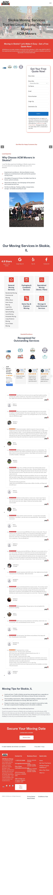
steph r (47, 370)
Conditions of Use (40, 123)
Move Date (31, 76)
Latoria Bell (35, 370)
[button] (3, 210)
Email (29, 91)
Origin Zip (31, 101)
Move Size (31, 81)
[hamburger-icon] (50, 3)
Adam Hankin (22, 370)
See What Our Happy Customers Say (26, 144)
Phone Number (32, 96)
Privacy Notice (32, 125)
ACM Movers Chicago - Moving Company (9, 370)
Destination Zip (32, 106)
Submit (38, 113)
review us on (10, 384)
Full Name (31, 86)
